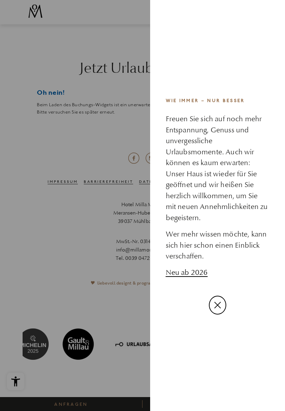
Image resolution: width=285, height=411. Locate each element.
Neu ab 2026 (187, 272)
